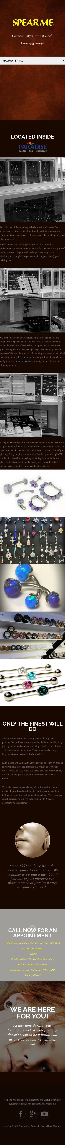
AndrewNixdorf (47, 1126)
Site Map (58, 1126)
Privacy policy (25, 1126)
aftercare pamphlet (24, 361)
